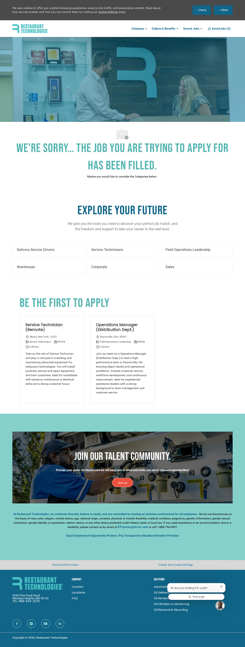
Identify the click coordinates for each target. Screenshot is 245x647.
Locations (78, 592)
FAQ (75, 598)
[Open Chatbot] (220, 605)
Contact (78, 587)
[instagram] (31, 623)
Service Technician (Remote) (44, 327)
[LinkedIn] (60, 623)
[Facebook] (17, 623)
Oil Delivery (161, 592)
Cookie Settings (108, 12)
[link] (122, 482)
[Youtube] (45, 623)
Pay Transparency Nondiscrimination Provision (149, 535)
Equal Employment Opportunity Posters (91, 535)
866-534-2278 (29, 601)
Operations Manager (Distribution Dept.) (117, 327)
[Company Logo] (30, 28)
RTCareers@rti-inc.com (133, 527)
